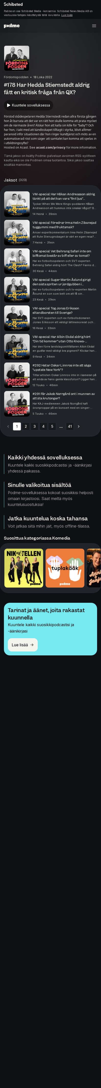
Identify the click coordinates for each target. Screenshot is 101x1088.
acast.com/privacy (50, 147)
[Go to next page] (79, 426)
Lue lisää (67, 15)
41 (70, 426)
